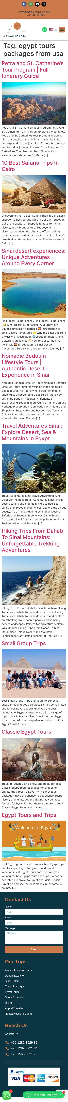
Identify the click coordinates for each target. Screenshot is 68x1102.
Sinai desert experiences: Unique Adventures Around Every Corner (34, 257)
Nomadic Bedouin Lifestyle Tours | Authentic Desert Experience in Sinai (25, 365)
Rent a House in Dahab (19, 1013)
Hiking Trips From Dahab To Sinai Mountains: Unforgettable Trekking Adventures (32, 540)
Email (8, 917)
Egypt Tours (12, 992)
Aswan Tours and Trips (18, 970)
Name (8, 906)
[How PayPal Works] (34, 1084)
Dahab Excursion (15, 975)
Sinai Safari (12, 981)
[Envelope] (37, 4)
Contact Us (11, 1034)
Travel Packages (15, 986)
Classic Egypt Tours (26, 731)
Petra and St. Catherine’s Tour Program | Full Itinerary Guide (33, 69)
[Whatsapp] (43, 4)
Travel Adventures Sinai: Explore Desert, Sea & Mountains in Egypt (32, 432)
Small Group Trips (24, 643)
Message (10, 928)
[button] (62, 29)
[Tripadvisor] (30, 4)
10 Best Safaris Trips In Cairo (30, 166)
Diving (9, 1002)
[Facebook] (24, 4)
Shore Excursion (14, 997)
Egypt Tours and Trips (29, 815)
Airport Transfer (14, 1008)
